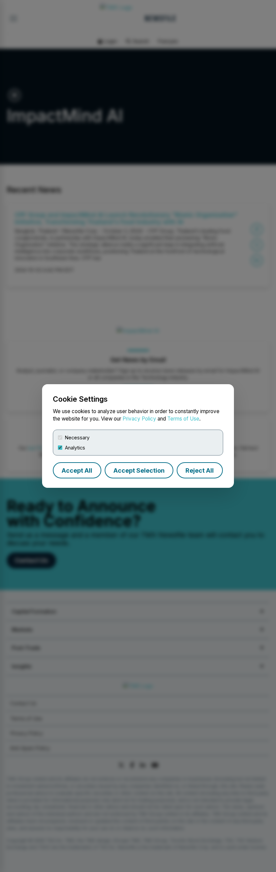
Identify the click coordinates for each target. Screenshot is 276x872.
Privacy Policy (139, 418)
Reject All (199, 470)
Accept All (77, 470)
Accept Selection (139, 470)
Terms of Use (183, 418)
